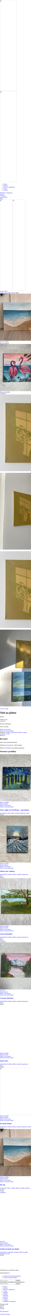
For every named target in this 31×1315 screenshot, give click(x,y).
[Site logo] (8, 90)
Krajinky (9, 874)
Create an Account (5, 1314)
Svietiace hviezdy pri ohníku (9, 1249)
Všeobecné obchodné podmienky (12, 1276)
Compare (5, 1300)
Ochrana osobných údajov (10, 1277)
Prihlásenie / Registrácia (9, 1301)
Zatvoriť (2, 1305)
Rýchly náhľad (4, 804)
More (8, 813)
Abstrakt (8, 732)
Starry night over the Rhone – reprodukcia (14, 810)
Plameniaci (3, 392)
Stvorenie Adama (6, 1123)
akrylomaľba (7, 293)
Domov (2, 293)
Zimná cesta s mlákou (7, 871)
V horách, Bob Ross (7, 998)
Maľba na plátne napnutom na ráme (20, 813)
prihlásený (8, 748)
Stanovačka (4, 1061)
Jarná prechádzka (6, 934)
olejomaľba (10, 1252)
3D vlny (2, 341)
